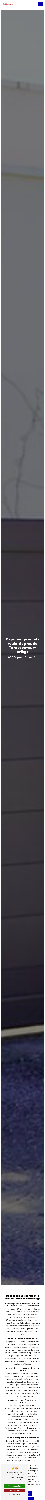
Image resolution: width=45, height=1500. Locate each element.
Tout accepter (14, 1486)
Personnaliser (14, 1494)
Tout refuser (14, 1490)
